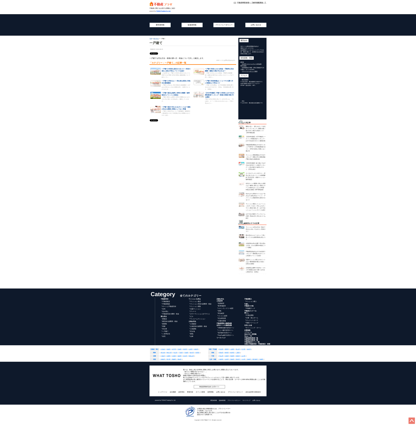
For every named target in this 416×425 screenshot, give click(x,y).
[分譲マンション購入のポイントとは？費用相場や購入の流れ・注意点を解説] (241, 260)
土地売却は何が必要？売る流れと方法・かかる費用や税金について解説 (255, 245)
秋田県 (185, 349)
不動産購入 (248, 299)
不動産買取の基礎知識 (224, 323)
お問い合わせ (256, 25)
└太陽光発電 (221, 321)
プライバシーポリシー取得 (249, 71)
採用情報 (210, 392)
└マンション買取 (195, 306)
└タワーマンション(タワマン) (199, 314)
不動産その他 (249, 306)
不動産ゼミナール (250, 311)
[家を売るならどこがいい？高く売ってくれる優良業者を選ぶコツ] (241, 236)
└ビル (191, 316)
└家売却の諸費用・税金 (169, 321)
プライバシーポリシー (224, 25)
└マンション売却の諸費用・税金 (200, 304)
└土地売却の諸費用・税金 (198, 326)
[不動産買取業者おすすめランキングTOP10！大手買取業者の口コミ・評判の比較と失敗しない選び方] (241, 145)
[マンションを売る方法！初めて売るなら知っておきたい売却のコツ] (241, 227)
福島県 (196, 349)
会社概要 (173, 392)
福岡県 (221, 359)
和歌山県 (191, 356)
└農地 (191, 334)
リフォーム (248, 332)
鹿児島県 (255, 359)
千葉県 (181, 352)
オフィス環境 (200, 392)
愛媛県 (174, 359)
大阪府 (163, 356)
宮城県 (179, 349)
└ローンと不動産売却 (168, 306)
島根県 (232, 356)
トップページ (162, 392)
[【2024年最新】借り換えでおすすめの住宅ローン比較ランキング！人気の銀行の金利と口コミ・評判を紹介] (241, 163)
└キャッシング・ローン (253, 328)
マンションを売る (195, 299)
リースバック (221, 338)
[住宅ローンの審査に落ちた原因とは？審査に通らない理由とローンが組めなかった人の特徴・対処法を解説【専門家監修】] (241, 184)
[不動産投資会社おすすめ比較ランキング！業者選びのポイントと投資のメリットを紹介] (241, 252)
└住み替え (164, 311)
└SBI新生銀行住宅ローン (225, 328)
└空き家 (164, 329)
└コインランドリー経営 (225, 308)
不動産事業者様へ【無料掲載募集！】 (251, 3)
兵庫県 (168, 356)
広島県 (227, 356)
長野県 (227, 349)
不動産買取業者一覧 (251, 338)
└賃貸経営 (220, 303)
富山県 (238, 349)
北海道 (163, 349)
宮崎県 (249, 359)
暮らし (246, 313)
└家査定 (164, 319)
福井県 (249, 349)
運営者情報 (160, 25)
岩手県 (174, 349)
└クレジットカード (251, 320)
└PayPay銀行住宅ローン (225, 335)
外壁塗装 (247, 330)
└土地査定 (192, 324)
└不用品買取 (249, 315)
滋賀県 (179, 356)
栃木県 (192, 352)
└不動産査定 (165, 301)
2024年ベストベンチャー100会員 (251, 64)
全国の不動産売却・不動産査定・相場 (257, 344)
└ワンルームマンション (197, 319)
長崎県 (232, 359)
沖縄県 (261, 359)
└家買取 (164, 324)
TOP (151, 38)
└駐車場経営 (221, 306)
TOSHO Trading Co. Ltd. (163, 11)
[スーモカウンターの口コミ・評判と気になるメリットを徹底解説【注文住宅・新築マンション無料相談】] (241, 174)
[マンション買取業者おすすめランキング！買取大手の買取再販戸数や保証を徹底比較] (241, 156)
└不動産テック (250, 308)
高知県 (179, 359)
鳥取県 (238, 356)
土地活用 (220, 301)
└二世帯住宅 (165, 334)
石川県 (243, 349)
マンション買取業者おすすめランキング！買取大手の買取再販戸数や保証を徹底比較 (255, 157)
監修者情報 (192, 25)
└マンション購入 (251, 301)
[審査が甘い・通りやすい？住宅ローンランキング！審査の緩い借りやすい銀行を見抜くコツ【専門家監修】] (241, 127)
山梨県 (232, 349)
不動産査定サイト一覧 (252, 342)
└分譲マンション (195, 309)
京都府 (174, 356)
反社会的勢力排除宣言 (253, 392)
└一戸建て (164, 331)
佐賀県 (227, 359)
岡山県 (221, 356)
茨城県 (186, 352)
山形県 (191, 349)
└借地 (219, 311)
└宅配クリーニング (251, 323)
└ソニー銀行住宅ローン (225, 330)
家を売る (164, 316)
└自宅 (163, 336)
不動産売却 (164, 299)
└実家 (163, 326)
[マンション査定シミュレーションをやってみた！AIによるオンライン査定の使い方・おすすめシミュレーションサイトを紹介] (241, 205)
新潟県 (221, 349)
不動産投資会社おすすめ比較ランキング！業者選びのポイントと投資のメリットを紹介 (255, 253)
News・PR (248, 336)
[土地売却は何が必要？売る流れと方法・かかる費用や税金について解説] (241, 244)
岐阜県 (232, 352)
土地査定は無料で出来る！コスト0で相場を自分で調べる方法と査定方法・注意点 (255, 270)
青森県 (168, 349)
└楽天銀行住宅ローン (224, 333)
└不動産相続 (165, 304)
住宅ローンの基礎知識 (224, 325)
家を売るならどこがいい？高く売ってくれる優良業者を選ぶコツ (255, 237)
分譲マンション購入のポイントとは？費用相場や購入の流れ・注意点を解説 (255, 262)
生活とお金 (248, 325)
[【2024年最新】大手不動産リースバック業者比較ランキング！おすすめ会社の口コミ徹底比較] (241, 137)
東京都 (163, 352)
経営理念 (181, 392)
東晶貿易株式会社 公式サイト (209, 387)
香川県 (168, 359)
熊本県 (238, 359)
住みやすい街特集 (250, 334)
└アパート (192, 311)
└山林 (191, 336)
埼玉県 (175, 352)
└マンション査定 (195, 301)
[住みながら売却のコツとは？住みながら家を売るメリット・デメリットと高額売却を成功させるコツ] (241, 194)
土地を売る (192, 321)
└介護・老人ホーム (251, 318)
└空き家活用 (221, 318)
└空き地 (192, 331)
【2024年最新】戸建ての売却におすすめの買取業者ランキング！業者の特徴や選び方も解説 (219, 95)
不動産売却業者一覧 (251, 340)
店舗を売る (220, 299)
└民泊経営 (220, 313)
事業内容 (190, 392)
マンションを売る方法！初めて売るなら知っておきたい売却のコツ (255, 229)
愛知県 (221, 352)
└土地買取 (192, 329)
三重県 (238, 352)
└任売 (163, 309)
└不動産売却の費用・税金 (170, 314)
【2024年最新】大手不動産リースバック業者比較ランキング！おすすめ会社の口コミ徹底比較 (256, 139)
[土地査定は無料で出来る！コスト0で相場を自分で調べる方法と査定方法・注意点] (241, 268)
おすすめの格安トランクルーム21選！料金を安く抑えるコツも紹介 (256, 216)
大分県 (243, 359)
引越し (246, 304)
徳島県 (163, 359)
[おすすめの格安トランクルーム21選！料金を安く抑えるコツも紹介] (241, 214)
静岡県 (227, 352)
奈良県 (185, 356)
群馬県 (197, 352)
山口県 (243, 356)
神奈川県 (169, 352)
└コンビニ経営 (222, 316)
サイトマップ (246, 400)
